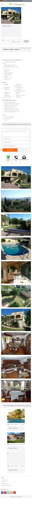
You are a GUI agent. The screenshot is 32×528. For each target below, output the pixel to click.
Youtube (14, 492)
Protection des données (6, 485)
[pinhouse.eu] (16, 4)
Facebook (2, 492)
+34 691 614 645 (8, 160)
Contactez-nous (4, 480)
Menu (2, 4)
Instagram (11, 492)
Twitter (8, 492)
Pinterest (5, 492)
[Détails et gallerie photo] (16, 409)
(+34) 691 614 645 (28, 0)
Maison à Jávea (13, 428)
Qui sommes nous (5, 483)
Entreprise (3, 481)
